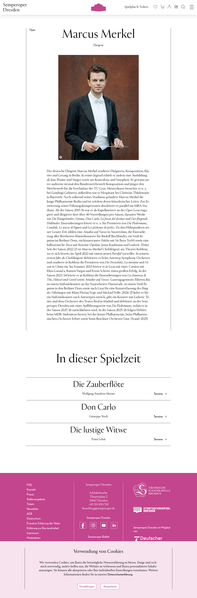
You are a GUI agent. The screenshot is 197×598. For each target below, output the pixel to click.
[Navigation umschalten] (192, 6)
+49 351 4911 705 (98, 504)
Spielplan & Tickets (136, 7)
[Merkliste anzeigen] (155, 7)
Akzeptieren (110, 586)
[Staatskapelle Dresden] (151, 490)
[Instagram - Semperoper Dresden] (93, 525)
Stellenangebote (36, 499)
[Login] (169, 7)
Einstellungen (86, 586)
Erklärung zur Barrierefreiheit (43, 528)
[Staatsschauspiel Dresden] (151, 510)
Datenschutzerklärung (120, 574)
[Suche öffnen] (183, 7)
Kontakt (31, 489)
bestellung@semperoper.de (98, 508)
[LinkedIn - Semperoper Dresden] (114, 525)
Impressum (33, 533)
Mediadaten (34, 537)
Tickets (30, 504)
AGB (29, 513)
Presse (30, 494)
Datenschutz (34, 518)
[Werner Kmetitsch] (60, 157)
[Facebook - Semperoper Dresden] (83, 525)
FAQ (29, 484)
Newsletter (32, 508)
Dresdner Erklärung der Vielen (43, 523)
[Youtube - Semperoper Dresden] (104, 525)
